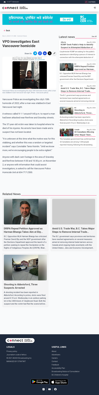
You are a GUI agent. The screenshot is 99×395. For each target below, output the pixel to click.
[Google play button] (40, 382)
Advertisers (56, 355)
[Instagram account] (44, 389)
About (54, 351)
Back (8, 30)
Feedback (55, 365)
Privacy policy (12, 351)
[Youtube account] (49, 389)
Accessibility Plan (58, 368)
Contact (55, 361)
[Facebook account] (55, 389)
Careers (55, 358)
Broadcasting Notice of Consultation (66, 371)
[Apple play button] (59, 382)
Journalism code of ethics (16, 355)
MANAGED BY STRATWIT (16, 361)
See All (94, 36)
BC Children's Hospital (60, 375)
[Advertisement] (49, 182)
